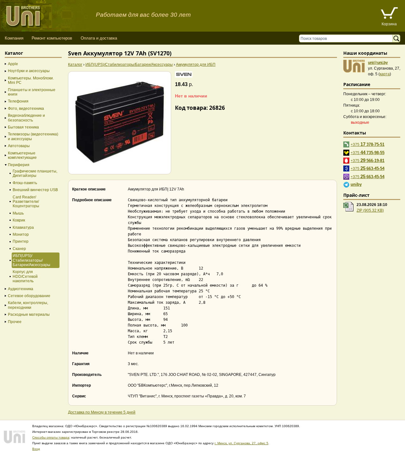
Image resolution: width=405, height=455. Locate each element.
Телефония (18, 101)
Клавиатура (23, 227)
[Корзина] (389, 13)
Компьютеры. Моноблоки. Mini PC (31, 80)
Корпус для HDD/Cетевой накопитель (25, 276)
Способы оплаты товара (50, 437)
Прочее (15, 322)
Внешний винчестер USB (35, 190)
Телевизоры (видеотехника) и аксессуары (33, 136)
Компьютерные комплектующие (22, 155)
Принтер (20, 241)
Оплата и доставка (99, 38)
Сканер (19, 248)
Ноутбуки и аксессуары (29, 71)
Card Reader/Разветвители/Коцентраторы (26, 202)
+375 (367, 144)
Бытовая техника (23, 127)
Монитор (21, 234)
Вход (36, 449)
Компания (14, 38)
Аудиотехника (20, 289)
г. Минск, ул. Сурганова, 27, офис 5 (241, 443)
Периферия (18, 165)
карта (385, 74)
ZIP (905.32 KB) (370, 210)
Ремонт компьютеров (52, 38)
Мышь (18, 213)
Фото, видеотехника (26, 108)
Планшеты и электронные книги (31, 92)
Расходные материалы (29, 314)
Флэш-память (25, 183)
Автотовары (19, 146)
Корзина (389, 24)
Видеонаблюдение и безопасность (26, 117)
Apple (13, 64)
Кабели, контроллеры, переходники (28, 305)
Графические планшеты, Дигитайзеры (35, 173)
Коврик (19, 220)
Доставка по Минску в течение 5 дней (101, 412)
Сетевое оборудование (29, 296)
